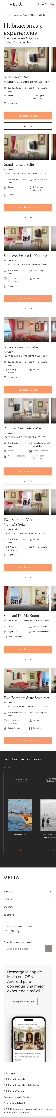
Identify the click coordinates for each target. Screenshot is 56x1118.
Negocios (9, 907)
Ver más (28, 126)
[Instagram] (12, 932)
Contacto (9, 915)
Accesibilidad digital (14, 1103)
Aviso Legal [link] (9, 1073)
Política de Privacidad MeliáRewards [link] (23, 1085)
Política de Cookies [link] (14, 1091)
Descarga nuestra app (22, 1001)
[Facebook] (6, 932)
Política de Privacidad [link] (15, 1079)
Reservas (8, 899)
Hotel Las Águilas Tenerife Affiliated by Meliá (26, 15)
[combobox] (44, 3)
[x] (19, 932)
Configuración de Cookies (17, 1097)
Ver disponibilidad (28, 115)
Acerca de (9, 891)
